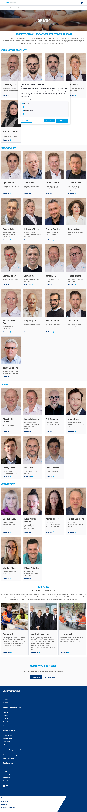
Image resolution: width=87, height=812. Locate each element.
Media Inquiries (7, 774)
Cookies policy (4, 804)
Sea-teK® (5, 725)
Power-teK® (6, 719)
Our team (21, 8)
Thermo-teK (6, 715)
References (6, 745)
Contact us (7, 95)
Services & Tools (7, 735)
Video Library (6, 742)
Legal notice (4, 798)
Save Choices (49, 120)
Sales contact (36, 677)
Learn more (7, 652)
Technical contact (50, 677)
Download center (7, 738)
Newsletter (6, 781)
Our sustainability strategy (10, 755)
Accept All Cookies (62, 120)
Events (5, 771)
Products (5, 712)
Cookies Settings (26, 120)
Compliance (6, 702)
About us (12, 8)
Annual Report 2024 (9, 758)
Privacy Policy (4, 801)
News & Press (6, 778)
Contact (5, 768)
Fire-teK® (5, 722)
